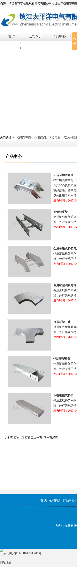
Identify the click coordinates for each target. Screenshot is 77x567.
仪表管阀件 (24, 137)
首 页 (12, 36)
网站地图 (5, 562)
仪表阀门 (40, 137)
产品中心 (59, 36)
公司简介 (35, 36)
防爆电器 (54, 137)
